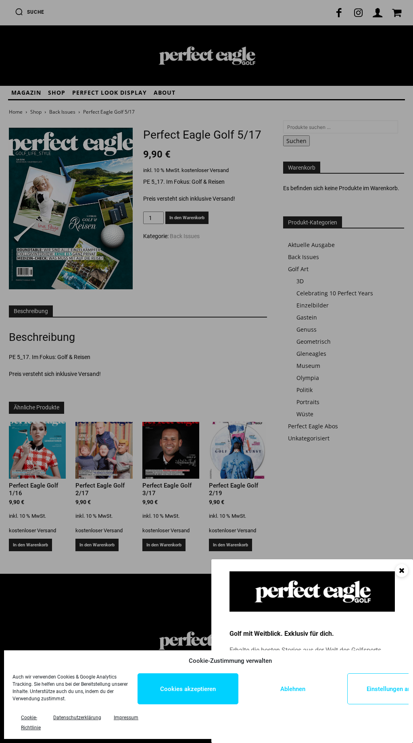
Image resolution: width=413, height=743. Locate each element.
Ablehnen (292, 689)
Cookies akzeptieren (188, 689)
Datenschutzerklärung (77, 717)
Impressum (126, 717)
